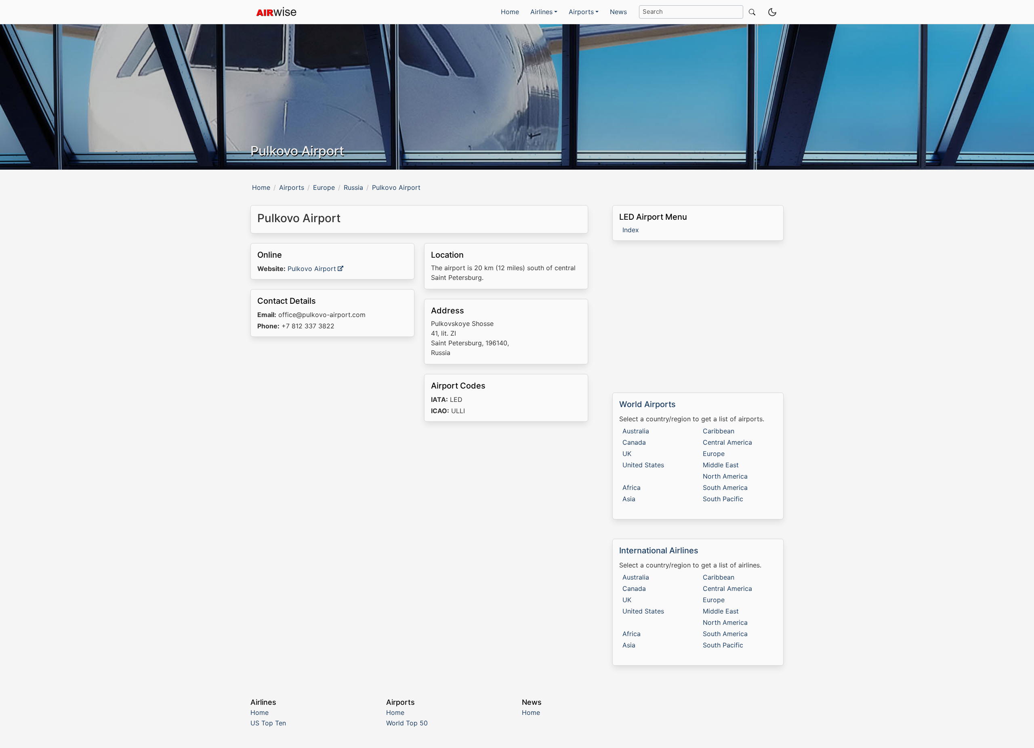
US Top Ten (268, 723)
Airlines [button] (541, 12)
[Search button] (750, 12)
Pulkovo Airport (312, 269)
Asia (628, 499)
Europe (324, 187)
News (618, 12)
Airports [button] (581, 12)
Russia (353, 187)
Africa (631, 487)
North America (725, 476)
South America (725, 487)
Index (630, 230)
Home (510, 12)
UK (626, 454)
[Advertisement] (419, 497)
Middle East (721, 465)
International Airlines (658, 550)
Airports (291, 187)
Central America (727, 442)
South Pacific (723, 499)
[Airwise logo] (276, 12)
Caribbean (718, 431)
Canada (634, 442)
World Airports (647, 404)
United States (643, 465)
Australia (635, 431)
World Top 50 (407, 723)
